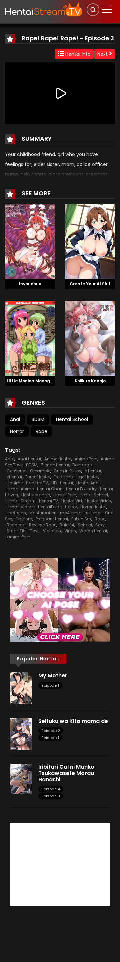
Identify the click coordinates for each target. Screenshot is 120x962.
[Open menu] (107, 9)
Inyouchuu (30, 284)
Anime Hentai (57, 459)
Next (103, 54)
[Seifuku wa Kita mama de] (21, 733)
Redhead (16, 525)
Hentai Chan (50, 489)
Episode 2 (51, 730)
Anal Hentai (29, 459)
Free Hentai (65, 477)
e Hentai (93, 471)
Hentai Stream (21, 501)
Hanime (15, 483)
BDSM (38, 419)
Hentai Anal (88, 483)
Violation (52, 531)
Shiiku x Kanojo (90, 381)
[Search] (93, 9)
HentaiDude (50, 507)
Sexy (100, 525)
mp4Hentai (71, 513)
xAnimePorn (18, 537)
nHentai (94, 513)
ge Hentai (88, 477)
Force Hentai (37, 477)
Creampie (40, 471)
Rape (41, 431)
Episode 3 (51, 796)
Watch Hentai (93, 531)
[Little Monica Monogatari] (30, 338)
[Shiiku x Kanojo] (90, 338)
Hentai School (72, 419)
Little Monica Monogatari (34, 381)
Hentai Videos (21, 507)
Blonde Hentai (55, 465)
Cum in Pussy (67, 471)
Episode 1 (50, 685)
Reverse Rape (42, 525)
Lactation (16, 513)
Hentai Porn (65, 495)
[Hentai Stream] (43, 9)
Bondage (82, 465)
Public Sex (81, 519)
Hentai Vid (71, 501)
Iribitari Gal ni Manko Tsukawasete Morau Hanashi (66, 773)
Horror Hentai (93, 507)
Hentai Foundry (81, 489)
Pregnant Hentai (52, 519)
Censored (17, 471)
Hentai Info (77, 54)
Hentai (66, 483)
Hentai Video (98, 501)
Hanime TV (37, 483)
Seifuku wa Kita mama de (73, 721)
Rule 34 (67, 525)
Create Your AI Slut (90, 284)
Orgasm (23, 519)
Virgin (70, 531)
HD (54, 483)
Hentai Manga (35, 495)
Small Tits (17, 531)
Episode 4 (51, 789)
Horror (17, 431)
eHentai (14, 477)
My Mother (52, 675)
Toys (35, 531)
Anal (15, 419)
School (85, 525)
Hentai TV (48, 501)
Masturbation (43, 513)
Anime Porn (86, 459)
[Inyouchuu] (30, 241)
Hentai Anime (20, 489)
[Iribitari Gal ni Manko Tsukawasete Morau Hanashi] (21, 778)
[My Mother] (21, 688)
